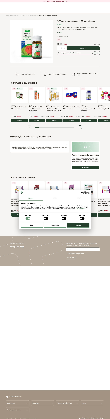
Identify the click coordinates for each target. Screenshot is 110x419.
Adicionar (19, 120)
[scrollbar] (54, 127)
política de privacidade (78, 253)
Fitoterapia (22, 15)
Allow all (78, 225)
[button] (42, 403)
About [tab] (79, 198)
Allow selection (55, 225)
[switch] (46, 218)
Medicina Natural (14, 15)
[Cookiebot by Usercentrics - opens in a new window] (82, 192)
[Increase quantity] (64, 48)
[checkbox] (66, 253)
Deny (31, 225)
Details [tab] (55, 198)
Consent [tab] (30, 198)
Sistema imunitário (30, 15)
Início (7, 15)
